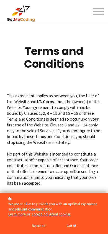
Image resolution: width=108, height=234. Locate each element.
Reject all (38, 225)
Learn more (16, 214)
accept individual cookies (51, 214)
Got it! (71, 225)
